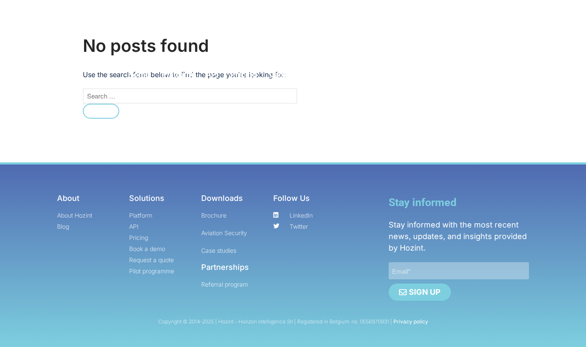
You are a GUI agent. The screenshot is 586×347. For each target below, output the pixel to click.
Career (281, 74)
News (324, 74)
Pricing (243, 74)
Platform (177, 74)
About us (370, 74)
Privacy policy (410, 321)
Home (139, 74)
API (211, 74)
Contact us (419, 74)
